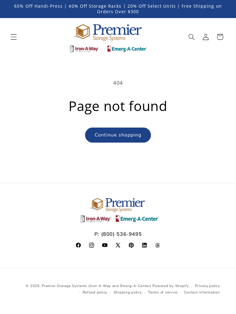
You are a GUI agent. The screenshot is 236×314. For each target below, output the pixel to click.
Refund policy (95, 292)
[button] (13, 37)
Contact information (202, 292)
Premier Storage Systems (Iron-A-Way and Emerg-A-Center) (96, 285)
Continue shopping (118, 135)
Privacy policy (207, 285)
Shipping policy (128, 292)
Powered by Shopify (170, 285)
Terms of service (163, 292)
